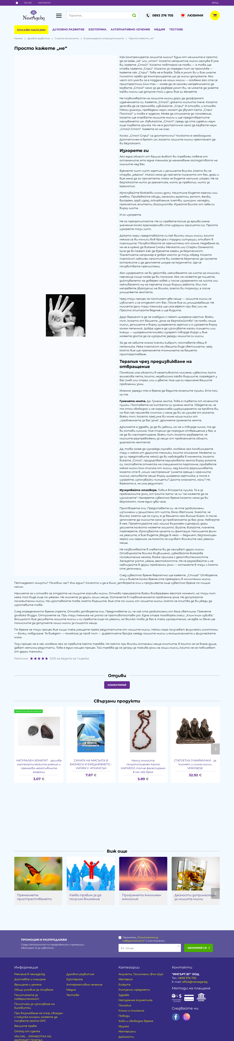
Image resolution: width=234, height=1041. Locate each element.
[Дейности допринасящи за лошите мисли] (196, 874)
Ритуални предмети (134, 989)
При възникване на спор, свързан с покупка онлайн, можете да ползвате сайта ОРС (38, 1017)
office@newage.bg (194, 982)
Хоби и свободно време (135, 1021)
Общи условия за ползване (33, 989)
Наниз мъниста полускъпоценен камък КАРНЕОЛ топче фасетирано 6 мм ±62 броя (143, 766)
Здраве (123, 995)
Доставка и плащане (30, 979)
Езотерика (97, 29)
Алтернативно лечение (130, 29)
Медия (159, 29)
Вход (215, 2)
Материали (127, 1031)
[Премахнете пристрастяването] (38, 874)
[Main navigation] (59, 15)
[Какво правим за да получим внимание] (91, 874)
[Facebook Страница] (176, 1017)
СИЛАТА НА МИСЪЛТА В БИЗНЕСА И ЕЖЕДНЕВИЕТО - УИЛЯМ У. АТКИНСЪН (91, 764)
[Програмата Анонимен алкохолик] (143, 874)
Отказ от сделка (27, 1031)
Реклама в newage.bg (29, 974)
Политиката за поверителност (26, 997)
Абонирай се (197, 947)
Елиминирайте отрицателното (104, 38)
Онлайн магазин (31, 30)
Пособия (124, 1005)
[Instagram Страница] (186, 1017)
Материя (125, 979)
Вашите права (25, 1026)
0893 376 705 (187, 978)
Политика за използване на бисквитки (34, 1006)
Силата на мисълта (67, 38)
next (215, 748)
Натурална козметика (135, 1000)
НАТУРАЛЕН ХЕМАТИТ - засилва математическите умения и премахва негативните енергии (39, 766)
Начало (18, 38)
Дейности (126, 1036)
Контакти (44, 2)
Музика (123, 1026)
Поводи (124, 1016)
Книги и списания (131, 1010)
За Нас (28, 2)
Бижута (124, 984)
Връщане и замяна (27, 984)
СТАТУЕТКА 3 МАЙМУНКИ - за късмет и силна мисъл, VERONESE (195, 764)
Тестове (176, 29)
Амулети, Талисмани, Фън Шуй (140, 974)
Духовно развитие (68, 29)
